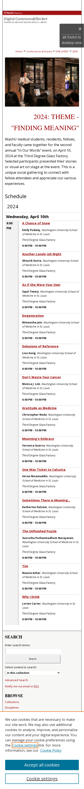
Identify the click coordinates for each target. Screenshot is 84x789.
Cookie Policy (51, 750)
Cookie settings (24, 745)
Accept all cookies (42, 765)
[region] (42, 750)
